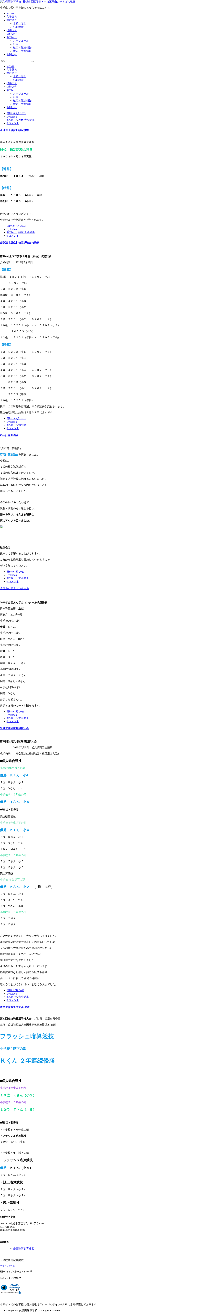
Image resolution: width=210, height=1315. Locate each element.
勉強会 (22, 424)
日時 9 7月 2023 (15, 571)
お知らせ (12, 37)
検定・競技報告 (22, 47)
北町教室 (18, 27)
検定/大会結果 (26, 119)
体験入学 (12, 33)
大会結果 (23, 578)
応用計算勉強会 (9, 435)
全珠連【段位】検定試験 (14, 130)
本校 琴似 (19, 23)
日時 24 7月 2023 (16, 225)
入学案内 (12, 16)
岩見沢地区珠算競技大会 (14, 728)
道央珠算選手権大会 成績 (15, 1007)
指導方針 (12, 30)
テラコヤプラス (7, 1266)
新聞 (15, 44)
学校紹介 (12, 20)
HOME (10, 13)
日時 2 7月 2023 (15, 990)
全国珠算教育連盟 (23, 1248)
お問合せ (12, 54)
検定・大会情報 (22, 51)
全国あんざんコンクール (14, 588)
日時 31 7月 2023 (16, 113)
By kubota (12, 116)
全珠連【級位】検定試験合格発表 (19, 242)
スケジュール (21, 40)
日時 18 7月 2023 (16, 418)
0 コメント (13, 123)
